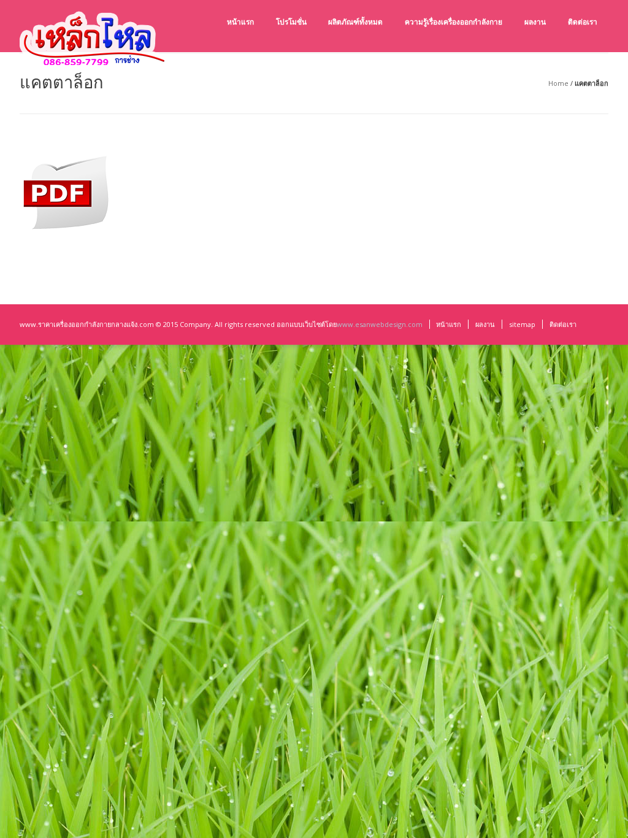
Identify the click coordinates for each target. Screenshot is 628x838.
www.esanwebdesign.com (380, 324)
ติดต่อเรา (563, 324)
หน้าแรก (448, 324)
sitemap (522, 324)
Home (558, 83)
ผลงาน (485, 324)
